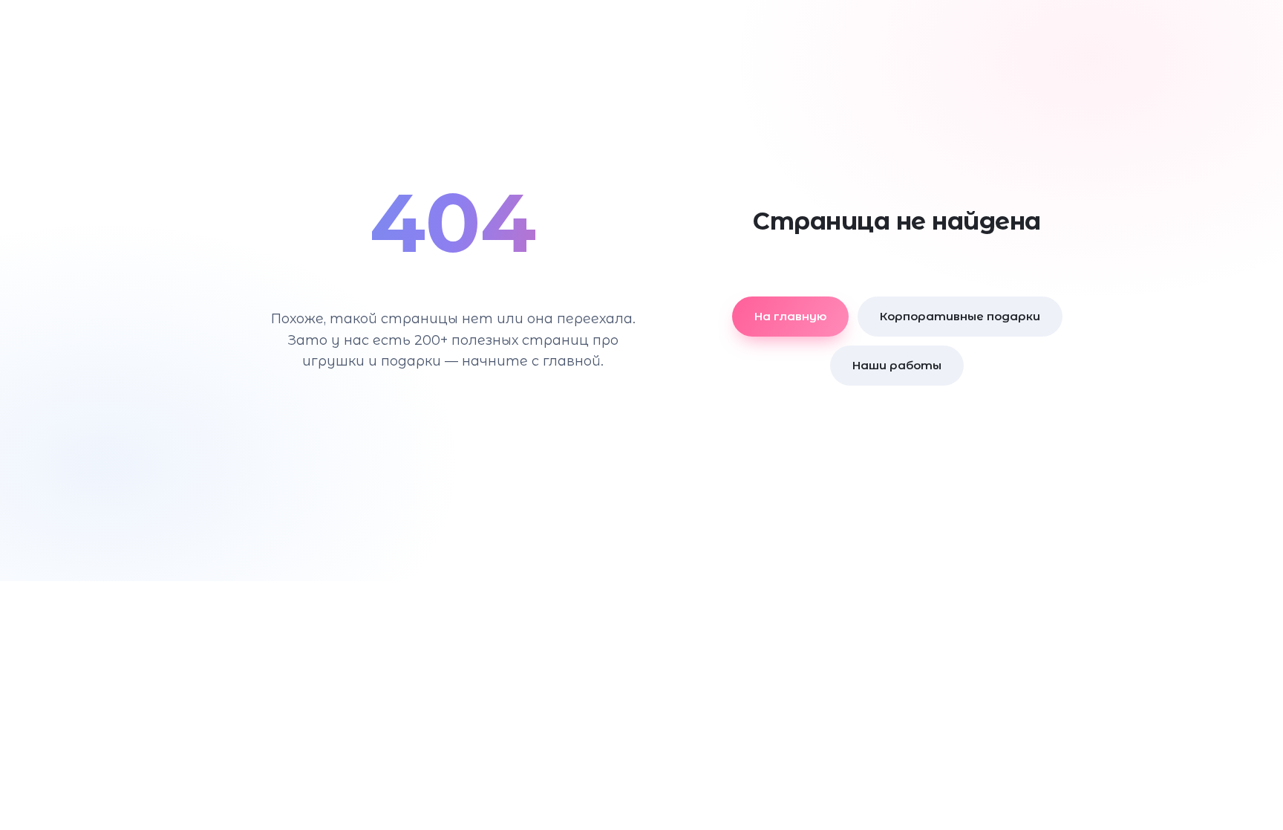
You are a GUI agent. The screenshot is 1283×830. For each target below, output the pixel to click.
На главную (790, 316)
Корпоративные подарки (960, 316)
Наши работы (896, 365)
